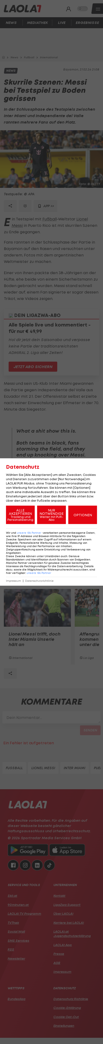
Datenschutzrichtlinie (39, 581)
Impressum (13, 581)
